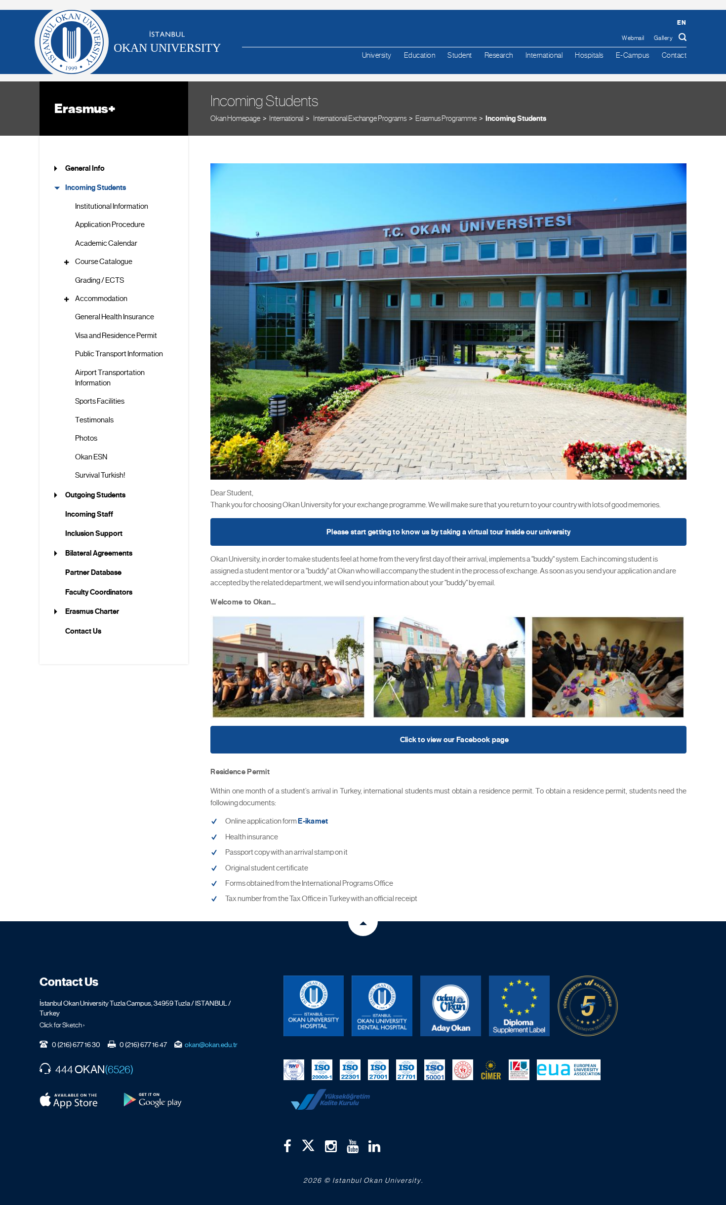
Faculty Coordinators (98, 592)
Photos (86, 438)
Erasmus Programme (446, 118)
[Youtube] (353, 1146)
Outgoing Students (95, 494)
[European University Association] (569, 1069)
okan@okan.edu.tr (211, 1045)
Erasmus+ (85, 108)
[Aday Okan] (450, 1006)
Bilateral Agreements (98, 553)
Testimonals (94, 419)
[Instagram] (331, 1146)
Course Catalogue (103, 261)
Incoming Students (515, 118)
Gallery (663, 38)
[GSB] (462, 1069)
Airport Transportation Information (110, 377)
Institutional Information (111, 206)
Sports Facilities (99, 401)
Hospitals (589, 55)
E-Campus (632, 55)
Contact (674, 55)
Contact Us (83, 631)
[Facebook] (287, 1146)
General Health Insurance (114, 316)
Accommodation (101, 298)
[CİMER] (491, 1069)
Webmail (633, 38)
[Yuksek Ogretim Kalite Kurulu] (588, 1006)
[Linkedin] (374, 1146)
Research (498, 55)
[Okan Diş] (382, 1006)
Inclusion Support (93, 533)
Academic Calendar (106, 243)
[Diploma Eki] (519, 1006)
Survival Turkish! (100, 475)
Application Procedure (110, 224)
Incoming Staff (89, 514)
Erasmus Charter (92, 611)
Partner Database (93, 572)
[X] (308, 1143)
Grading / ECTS (99, 280)
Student (459, 55)
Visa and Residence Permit (116, 335)
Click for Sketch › (62, 1025)
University (377, 55)
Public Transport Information (119, 353)
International (544, 55)
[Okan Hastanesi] (313, 1006)
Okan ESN (91, 456)
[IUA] (519, 1069)
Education (420, 55)
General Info (85, 168)
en (681, 22)
